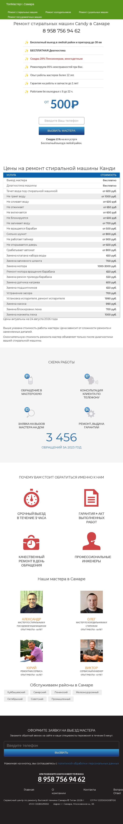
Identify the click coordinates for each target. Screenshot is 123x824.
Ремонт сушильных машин (93, 12)
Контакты (89, 789)
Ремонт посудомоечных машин (25, 16)
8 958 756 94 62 (61, 31)
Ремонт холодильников (58, 12)
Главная (29, 789)
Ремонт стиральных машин (22, 12)
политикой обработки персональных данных (88, 763)
